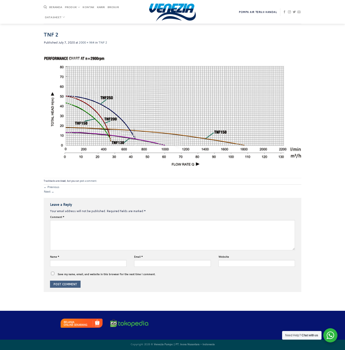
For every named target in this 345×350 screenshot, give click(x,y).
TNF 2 (102, 42)
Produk (71, 7)
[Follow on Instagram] (289, 12)
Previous (51, 187)
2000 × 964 (86, 42)
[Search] (45, 7)
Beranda (55, 7)
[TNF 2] (172, 111)
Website (223, 256)
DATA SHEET (53, 17)
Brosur (113, 7)
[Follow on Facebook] (284, 12)
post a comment (88, 180)
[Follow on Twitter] (294, 12)
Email (138, 256)
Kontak (88, 7)
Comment (57, 217)
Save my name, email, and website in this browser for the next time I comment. (107, 274)
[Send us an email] (299, 12)
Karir (101, 7)
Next (49, 192)
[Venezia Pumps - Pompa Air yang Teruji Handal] (172, 12)
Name (54, 256)
